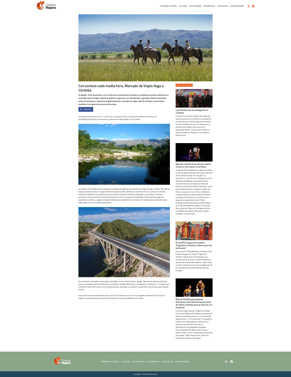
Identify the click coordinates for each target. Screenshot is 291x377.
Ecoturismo (195, 6)
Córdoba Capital (168, 6)
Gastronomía (237, 6)
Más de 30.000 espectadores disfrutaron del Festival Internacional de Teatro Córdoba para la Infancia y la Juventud (194, 303)
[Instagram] (248, 6)
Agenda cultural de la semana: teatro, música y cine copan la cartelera (193, 165)
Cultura (183, 6)
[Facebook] (253, 6)
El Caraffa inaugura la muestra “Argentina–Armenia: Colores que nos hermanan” (194, 245)
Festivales (222, 6)
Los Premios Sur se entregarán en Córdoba (192, 111)
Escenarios (209, 6)
